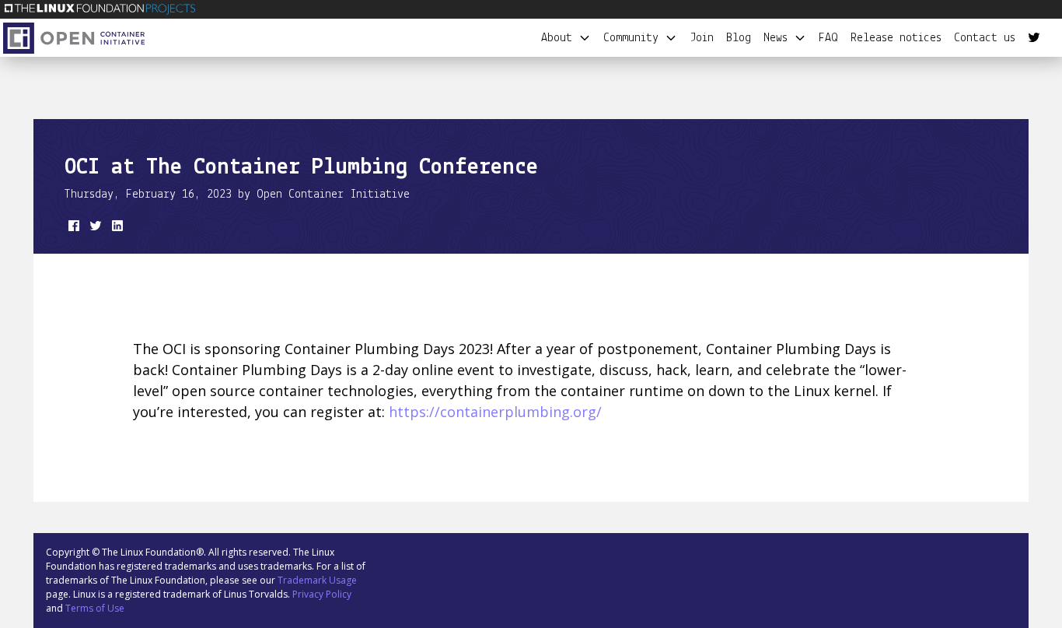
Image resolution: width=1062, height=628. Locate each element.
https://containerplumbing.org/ (495, 411)
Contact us (984, 38)
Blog (738, 38)
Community (634, 38)
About (559, 38)
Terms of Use (94, 608)
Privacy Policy (321, 594)
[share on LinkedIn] (116, 229)
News (778, 38)
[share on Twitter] (94, 229)
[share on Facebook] (72, 229)
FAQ (828, 38)
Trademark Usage (317, 580)
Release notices (896, 38)
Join (702, 38)
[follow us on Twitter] (1034, 38)
